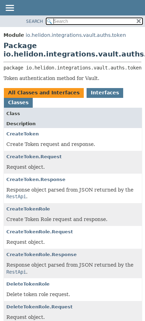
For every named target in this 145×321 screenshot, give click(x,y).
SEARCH (34, 21)
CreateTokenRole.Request (39, 231)
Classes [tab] (18, 102)
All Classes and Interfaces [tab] (44, 92)
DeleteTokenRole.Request (39, 306)
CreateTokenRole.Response (41, 254)
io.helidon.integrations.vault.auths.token (76, 35)
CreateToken (22, 133)
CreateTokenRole (28, 209)
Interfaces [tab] (105, 92)
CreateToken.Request (34, 156)
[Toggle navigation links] (9, 8)
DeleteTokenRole (28, 284)
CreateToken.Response (35, 179)
